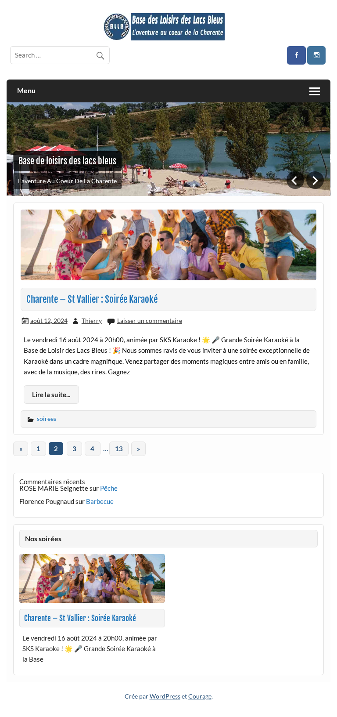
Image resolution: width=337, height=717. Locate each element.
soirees (46, 418)
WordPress (165, 696)
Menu (26, 90)
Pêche (109, 488)
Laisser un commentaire (149, 320)
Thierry (92, 320)
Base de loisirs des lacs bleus (67, 161)
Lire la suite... (51, 394)
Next (315, 180)
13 (119, 449)
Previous (295, 180)
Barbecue (100, 501)
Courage (200, 696)
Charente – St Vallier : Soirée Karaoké (92, 299)
